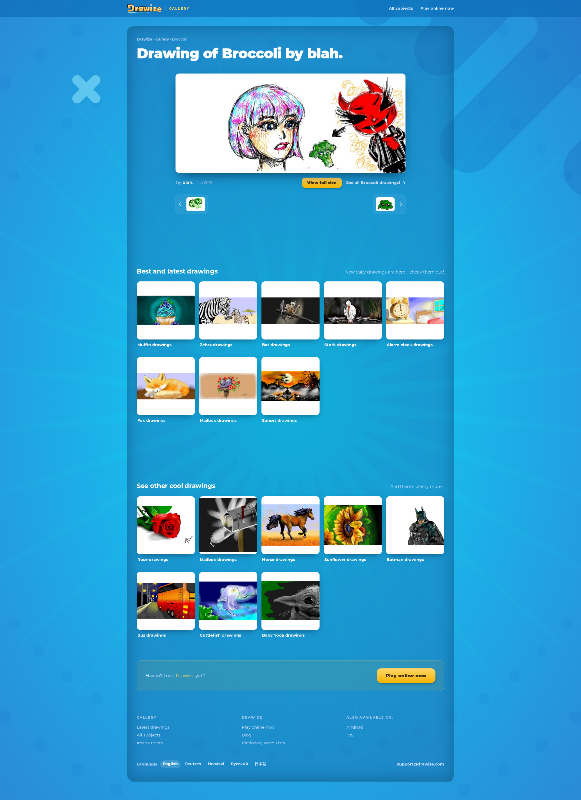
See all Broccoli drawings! (373, 182)
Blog (246, 735)
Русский (239, 764)
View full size (321, 182)
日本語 (261, 764)
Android (354, 727)
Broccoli (180, 39)
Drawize (145, 39)
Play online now (437, 8)
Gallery (162, 39)
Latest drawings (153, 727)
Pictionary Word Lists (263, 742)
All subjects (401, 8)
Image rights (150, 742)
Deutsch (193, 764)
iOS (349, 735)
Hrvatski (216, 764)
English (170, 764)
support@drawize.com (420, 764)
